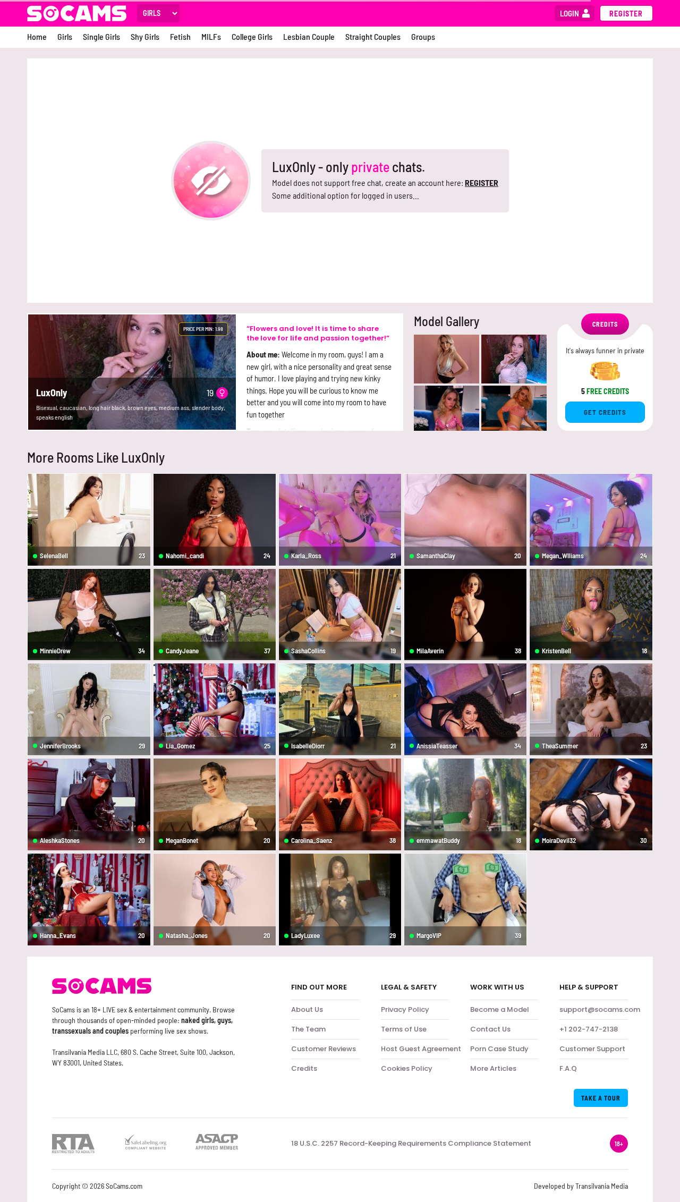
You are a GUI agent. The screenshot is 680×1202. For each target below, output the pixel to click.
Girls (64, 36)
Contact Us (490, 1029)
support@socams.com (599, 1009)
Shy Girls (145, 36)
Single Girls (101, 36)
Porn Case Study (499, 1049)
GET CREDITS (605, 412)
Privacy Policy (405, 1009)
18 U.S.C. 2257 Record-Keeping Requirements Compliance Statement (411, 1143)
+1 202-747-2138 (588, 1029)
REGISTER (481, 182)
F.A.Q (568, 1068)
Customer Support (592, 1049)
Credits (304, 1068)
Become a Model (499, 1009)
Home (37, 36)
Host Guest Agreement (421, 1049)
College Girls (252, 36)
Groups (423, 36)
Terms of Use (404, 1029)
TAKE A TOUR (600, 1098)
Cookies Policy (406, 1068)
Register (626, 13)
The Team (308, 1029)
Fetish (180, 36)
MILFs (211, 36)
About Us (307, 1009)
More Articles (493, 1068)
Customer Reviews (323, 1049)
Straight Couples (373, 36)
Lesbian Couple (309, 36)
